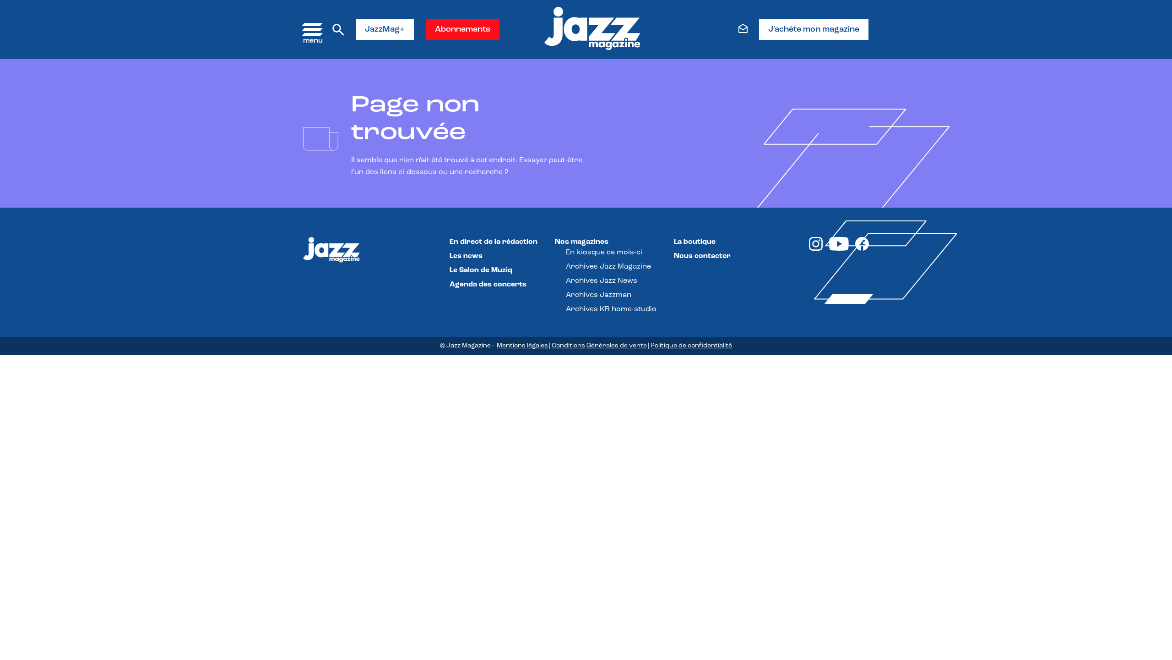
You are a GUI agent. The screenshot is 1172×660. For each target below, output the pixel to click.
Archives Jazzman (598, 295)
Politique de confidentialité (691, 345)
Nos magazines (581, 242)
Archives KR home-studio (611, 309)
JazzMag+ (385, 30)
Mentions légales (522, 345)
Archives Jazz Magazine (608, 266)
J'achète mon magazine (813, 30)
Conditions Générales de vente (599, 345)
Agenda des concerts (488, 284)
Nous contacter (702, 256)
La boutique (695, 242)
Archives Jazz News (601, 281)
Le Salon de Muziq (481, 270)
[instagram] (816, 249)
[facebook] (862, 249)
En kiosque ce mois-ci (604, 252)
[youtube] (839, 249)
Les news (466, 256)
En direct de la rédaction (493, 242)
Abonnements (462, 30)
